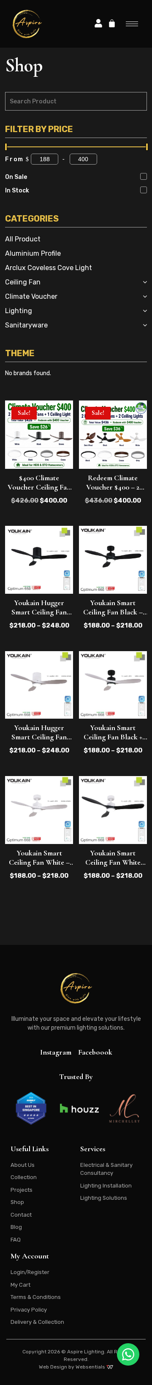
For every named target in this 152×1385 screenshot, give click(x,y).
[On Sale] (143, 176)
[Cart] (112, 23)
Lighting (18, 311)
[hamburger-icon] (131, 24)
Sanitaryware (26, 325)
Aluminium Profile (33, 253)
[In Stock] (143, 190)
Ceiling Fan (23, 282)
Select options (39, 579)
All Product (23, 239)
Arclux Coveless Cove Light (48, 268)
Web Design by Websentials (72, 1367)
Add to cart (39, 454)
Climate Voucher (31, 296)
